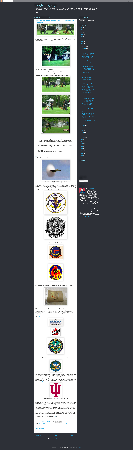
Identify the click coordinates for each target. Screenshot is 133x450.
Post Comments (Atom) (58, 438)
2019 (82, 36)
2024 (82, 27)
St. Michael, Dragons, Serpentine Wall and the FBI (88, 60)
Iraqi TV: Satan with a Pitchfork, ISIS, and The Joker (88, 90)
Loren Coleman (90, 188)
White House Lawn (43, 425)
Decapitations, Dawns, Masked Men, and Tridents (88, 117)
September (84, 51)
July (83, 127)
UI (38, 425)
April (83, 132)
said (54, 187)
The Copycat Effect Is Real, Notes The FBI (87, 72)
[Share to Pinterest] (61, 422)
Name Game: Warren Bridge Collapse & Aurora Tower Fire (88, 69)
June (83, 128)
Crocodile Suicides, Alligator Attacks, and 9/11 (87, 87)
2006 (82, 151)
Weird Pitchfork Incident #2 (87, 92)
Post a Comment (40, 430)
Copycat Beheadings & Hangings (88, 96)
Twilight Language (45, 5)
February (84, 135)
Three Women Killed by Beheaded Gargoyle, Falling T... (88, 109)
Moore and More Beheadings (87, 66)
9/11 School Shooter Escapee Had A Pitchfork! (88, 95)
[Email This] (56, 422)
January (83, 137)
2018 (82, 38)
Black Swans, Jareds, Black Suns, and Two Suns (87, 84)
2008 (82, 148)
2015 (82, 43)
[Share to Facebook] (60, 422)
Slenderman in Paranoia (86, 75)
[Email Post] (54, 421)
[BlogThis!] (57, 422)
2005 (82, 153)
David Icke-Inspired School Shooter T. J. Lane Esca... (87, 104)
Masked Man (53, 423)
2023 (82, 29)
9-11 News (41, 423)
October (83, 50)
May (83, 130)
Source (40, 316)
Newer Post (38, 435)
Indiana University (46, 423)
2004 (82, 155)
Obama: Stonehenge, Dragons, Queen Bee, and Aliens (88, 114)
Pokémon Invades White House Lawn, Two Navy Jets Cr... (88, 101)
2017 (82, 39)
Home (56, 435)
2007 (82, 150)
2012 (82, 141)
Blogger (79, 447)
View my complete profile (84, 216)
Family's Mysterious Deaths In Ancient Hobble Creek (88, 54)
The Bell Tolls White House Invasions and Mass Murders (88, 81)
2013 (82, 139)
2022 (82, 31)
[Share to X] (59, 422)
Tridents (65, 423)
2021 (82, 32)
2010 (82, 144)
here (73, 155)
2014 (82, 45)
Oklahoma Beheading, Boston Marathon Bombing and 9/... (88, 57)
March (83, 133)
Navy (58, 423)
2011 (82, 143)
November (84, 48)
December (84, 46)
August (83, 125)
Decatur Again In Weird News (87, 73)
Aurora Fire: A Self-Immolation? (88, 64)
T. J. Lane (61, 423)
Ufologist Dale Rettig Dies (87, 111)
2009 (82, 146)
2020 (82, 34)
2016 (82, 41)
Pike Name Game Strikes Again (88, 98)
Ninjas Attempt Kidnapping (87, 79)
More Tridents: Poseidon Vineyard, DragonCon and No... (88, 120)
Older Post (73, 435)
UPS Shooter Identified (86, 77)
